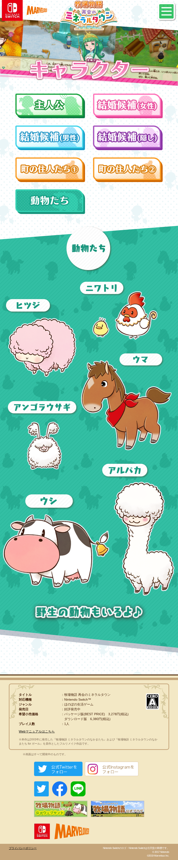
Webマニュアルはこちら (37, 731)
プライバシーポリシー (23, 848)
